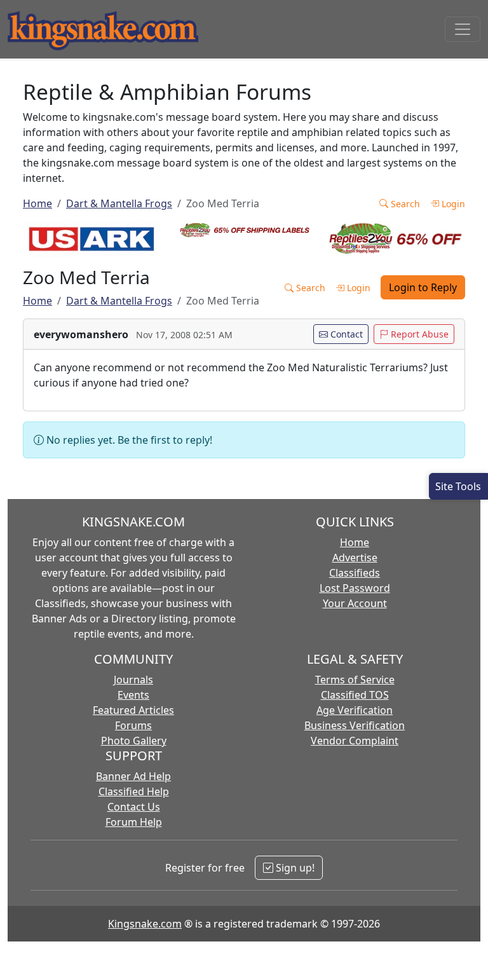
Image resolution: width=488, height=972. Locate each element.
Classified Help (133, 791)
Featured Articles (133, 710)
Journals (133, 680)
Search (404, 204)
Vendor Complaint (354, 741)
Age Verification (354, 710)
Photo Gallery (133, 741)
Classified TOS (355, 695)
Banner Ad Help (133, 776)
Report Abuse (418, 334)
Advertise (354, 558)
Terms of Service (355, 680)
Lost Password (355, 588)
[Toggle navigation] (462, 29)
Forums (133, 725)
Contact (345, 334)
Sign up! (294, 868)
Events (133, 695)
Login (452, 204)
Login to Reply (423, 287)
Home (37, 203)
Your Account (355, 603)
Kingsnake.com (145, 924)
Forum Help (133, 822)
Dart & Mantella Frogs (119, 203)
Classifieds (354, 573)
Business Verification (354, 725)
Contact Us (133, 807)
